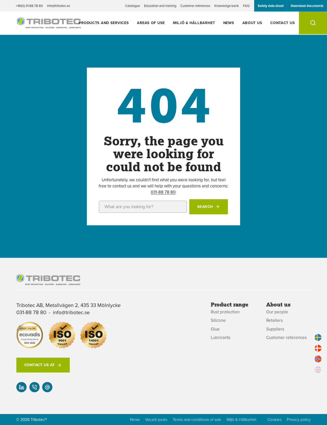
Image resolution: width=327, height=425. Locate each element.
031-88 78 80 (163, 192)
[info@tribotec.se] (47, 387)
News (228, 22)
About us (252, 22)
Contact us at (39, 365)
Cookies (274, 419)
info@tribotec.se (58, 5)
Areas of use (151, 22)
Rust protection (225, 312)
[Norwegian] (318, 359)
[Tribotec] (49, 25)
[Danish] (318, 348)
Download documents (307, 5)
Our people (277, 312)
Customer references (195, 5)
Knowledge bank (226, 5)
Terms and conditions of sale (197, 419)
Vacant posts (156, 419)
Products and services (104, 22)
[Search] (313, 23)
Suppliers (275, 329)
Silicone (218, 320)
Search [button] (205, 206)
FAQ (246, 5)
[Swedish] (318, 337)
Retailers (274, 320)
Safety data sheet (271, 5)
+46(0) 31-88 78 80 (29, 5)
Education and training (160, 5)
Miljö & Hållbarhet (194, 22)
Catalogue (132, 5)
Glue (215, 329)
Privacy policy (299, 419)
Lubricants (220, 338)
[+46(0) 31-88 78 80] (34, 387)
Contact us (282, 22)
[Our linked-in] (21, 387)
